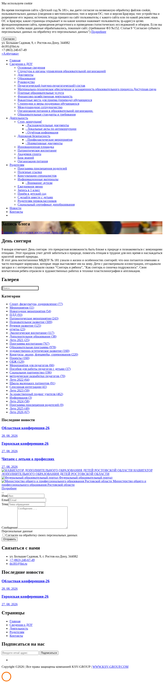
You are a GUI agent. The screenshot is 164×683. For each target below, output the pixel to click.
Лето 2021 (19, 340)
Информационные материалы (38, 179)
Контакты (16, 211)
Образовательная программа (33, 347)
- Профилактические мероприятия (49, 139)
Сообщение (9, 527)
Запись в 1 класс (29, 190)
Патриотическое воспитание (37, 150)
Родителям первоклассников (37, 201)
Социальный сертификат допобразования (46, 204)
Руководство (26, 82)
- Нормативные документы (44, 143)
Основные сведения (31, 67)
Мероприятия (22, 307)
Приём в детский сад (32, 193)
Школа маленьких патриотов (32, 383)
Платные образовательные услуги (41, 92)
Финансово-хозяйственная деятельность (45, 96)
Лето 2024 (19, 401)
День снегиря (60, 232)
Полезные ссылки (30, 172)
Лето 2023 (19, 390)
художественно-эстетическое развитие (39, 351)
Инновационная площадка (36, 147)
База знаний (26, 157)
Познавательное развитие (31, 322)
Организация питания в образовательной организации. (55, 110)
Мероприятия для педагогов (32, 365)
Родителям (17, 165)
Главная (15, 60)
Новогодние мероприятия (30, 311)
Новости (15, 208)
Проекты (19, 358)
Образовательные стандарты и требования (47, 114)
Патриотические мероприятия (34, 318)
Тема (5, 504)
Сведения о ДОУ (21, 64)
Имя (4, 495)
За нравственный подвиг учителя (36, 394)
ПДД (16, 314)
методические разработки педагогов (37, 376)
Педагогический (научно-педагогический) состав (51, 85)
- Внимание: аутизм (39, 183)
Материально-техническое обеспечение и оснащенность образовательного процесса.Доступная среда (87, 89)
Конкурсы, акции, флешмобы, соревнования (44, 354)
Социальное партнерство (31, 372)
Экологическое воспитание (32, 232)
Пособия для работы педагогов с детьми (40, 369)
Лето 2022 (19, 379)
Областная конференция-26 (26, 428)
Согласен (9, 38)
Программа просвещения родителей (42, 168)
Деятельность (19, 118)
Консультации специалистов (37, 175)
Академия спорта (29, 154)
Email (5, 500)
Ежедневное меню (30, 186)
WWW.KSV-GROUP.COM (110, 666)
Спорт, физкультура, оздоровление (36, 304)
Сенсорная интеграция (28, 387)
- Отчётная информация (42, 132)
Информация (21, 397)
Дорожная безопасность (34, 136)
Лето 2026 (19, 412)
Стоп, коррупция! (30, 121)
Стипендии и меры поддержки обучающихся (48, 103)
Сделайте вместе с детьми (35, 197)
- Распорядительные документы (47, 125)
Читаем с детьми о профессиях (28, 459)
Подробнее (98, 31)
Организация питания (33, 161)
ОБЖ (17, 361)
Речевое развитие (25, 325)
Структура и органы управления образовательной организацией (62, 71)
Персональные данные (17, 531)
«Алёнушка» (10, 53)
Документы (25, 74)
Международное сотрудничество (40, 107)
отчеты (17, 329)
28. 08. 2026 (10, 435)
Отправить (9, 539)
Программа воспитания (29, 343)
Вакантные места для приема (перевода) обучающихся (55, 100)
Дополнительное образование (33, 336)
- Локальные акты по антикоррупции (51, 129)
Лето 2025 (19, 408)
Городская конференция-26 (25, 443)
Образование (26, 78)
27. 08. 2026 (10, 451)
